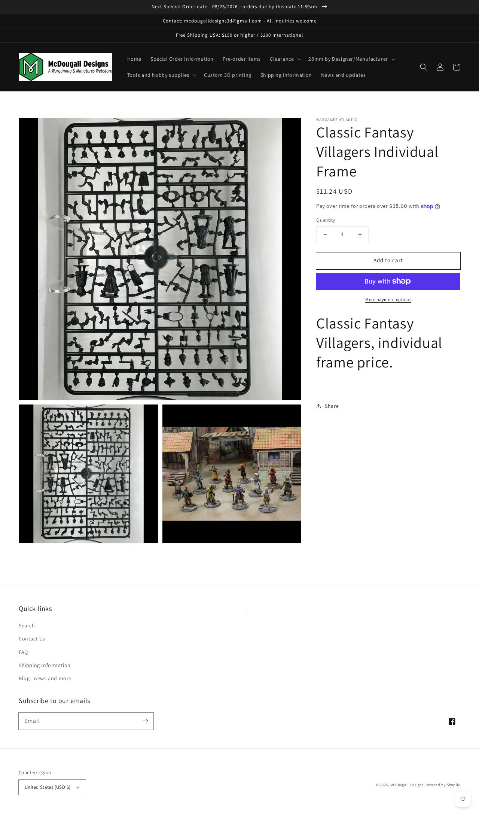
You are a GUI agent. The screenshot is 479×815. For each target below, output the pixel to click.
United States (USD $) (47, 787)
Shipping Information (45, 665)
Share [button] (332, 406)
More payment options (388, 299)
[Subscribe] (145, 721)
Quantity (325, 220)
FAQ (23, 652)
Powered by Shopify (442, 784)
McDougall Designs (407, 784)
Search (27, 625)
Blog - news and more (45, 678)
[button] (284, 59)
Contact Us (32, 638)
